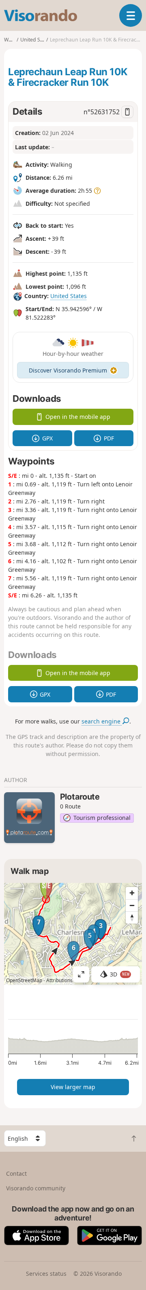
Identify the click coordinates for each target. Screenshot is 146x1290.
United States (68, 296)
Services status (46, 1273)
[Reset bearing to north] (132, 917)
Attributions (59, 980)
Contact (16, 1173)
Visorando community (35, 1188)
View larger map (73, 1087)
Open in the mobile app (77, 417)
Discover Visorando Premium (68, 370)
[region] (73, 934)
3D (119, 974)
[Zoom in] (132, 893)
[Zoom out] (132, 905)
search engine (102, 721)
